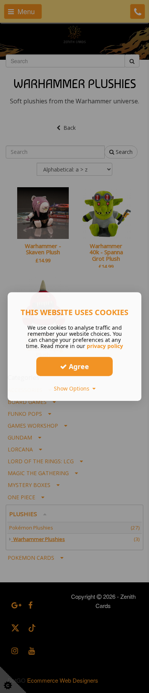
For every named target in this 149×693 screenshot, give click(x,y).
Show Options (73, 388)
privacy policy (105, 346)
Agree (78, 366)
